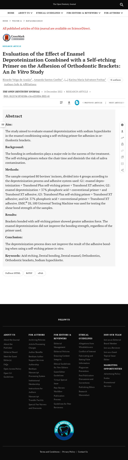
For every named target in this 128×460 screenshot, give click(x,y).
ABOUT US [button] (24, 13)
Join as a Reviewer (112, 348)
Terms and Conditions (50, 452)
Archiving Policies (37, 340)
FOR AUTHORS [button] (112, 13)
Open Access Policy (12, 369)
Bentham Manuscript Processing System (37, 372)
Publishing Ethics (86, 387)
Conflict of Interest (87, 351)
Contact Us (83, 452)
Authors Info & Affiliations (20, 84)
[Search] (121, 4)
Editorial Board (11, 352)
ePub (40, 273)
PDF (30, 273)
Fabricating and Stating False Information (86, 359)
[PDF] (77, 102)
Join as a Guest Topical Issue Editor (110, 356)
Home (11, 13)
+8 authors (115, 80)
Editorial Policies (62, 351)
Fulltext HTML (13, 273)
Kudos (107, 378)
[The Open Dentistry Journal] (64, 430)
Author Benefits (35, 352)
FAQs (6, 364)
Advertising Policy (112, 374)
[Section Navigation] (2, 124)
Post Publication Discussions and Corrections (86, 379)
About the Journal (12, 340)
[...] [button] (66, 79)
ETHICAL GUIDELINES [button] (48, 13)
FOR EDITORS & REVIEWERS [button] (82, 13)
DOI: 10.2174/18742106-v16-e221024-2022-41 (27, 96)
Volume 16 (17, 21)
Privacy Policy (68, 452)
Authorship (34, 364)
